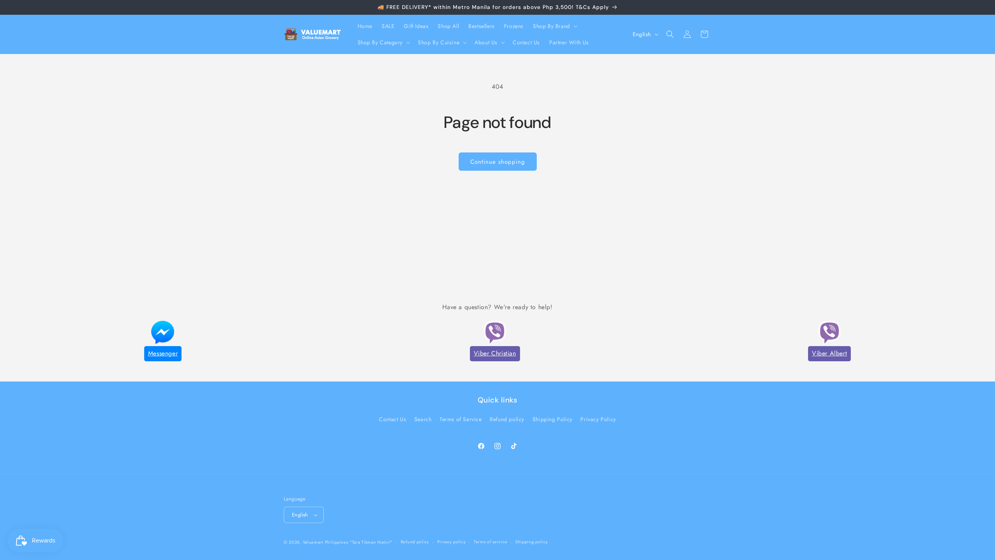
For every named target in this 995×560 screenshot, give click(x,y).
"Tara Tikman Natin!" (371, 542)
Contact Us (392, 419)
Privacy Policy (598, 419)
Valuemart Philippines (325, 542)
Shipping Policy (552, 419)
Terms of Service (461, 419)
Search (423, 419)
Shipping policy (531, 542)
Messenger (163, 353)
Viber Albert (829, 353)
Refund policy (507, 419)
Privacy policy (451, 542)
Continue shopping (497, 162)
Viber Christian (495, 353)
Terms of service (490, 542)
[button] (554, 26)
